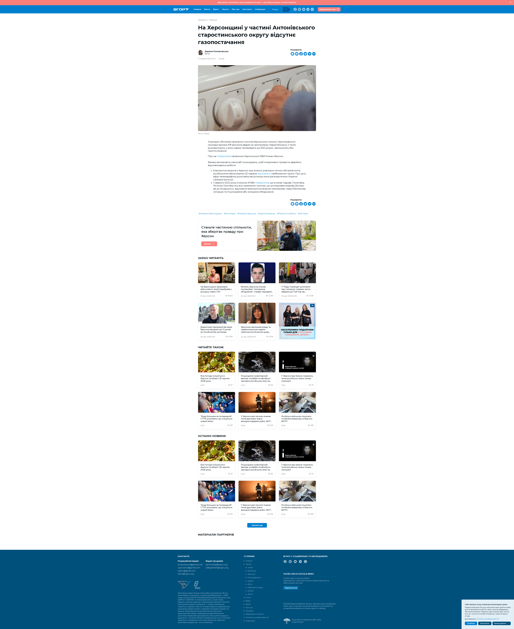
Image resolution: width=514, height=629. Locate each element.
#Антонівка (229, 213)
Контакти (247, 9)
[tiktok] (312, 9)
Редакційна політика (255, 614)
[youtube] (303, 9)
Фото (250, 584)
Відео (216, 9)
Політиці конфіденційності (488, 619)
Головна (202, 20)
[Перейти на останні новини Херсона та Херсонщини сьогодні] (181, 9)
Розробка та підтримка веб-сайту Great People (306, 621)
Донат (207, 244)
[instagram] (299, 9)
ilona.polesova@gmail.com (190, 564)
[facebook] (295, 9)
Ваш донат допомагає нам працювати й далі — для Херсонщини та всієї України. (257, 2)
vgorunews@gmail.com (189, 568)
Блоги (207, 9)
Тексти (225, 9)
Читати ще (257, 525)
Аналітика (252, 571)
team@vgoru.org (186, 574)
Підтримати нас (327, 9)
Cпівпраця (260, 9)
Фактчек (251, 574)
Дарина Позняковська (216, 51)
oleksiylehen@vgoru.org (217, 568)
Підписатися (291, 588)
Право (250, 581)
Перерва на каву (255, 587)
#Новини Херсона (246, 213)
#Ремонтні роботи (286, 213)
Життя (250, 594)
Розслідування (254, 578)
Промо (251, 591)
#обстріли (303, 213)
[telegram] (308, 9)
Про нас (235, 9)
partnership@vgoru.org (216, 564)
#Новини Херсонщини (210, 213)
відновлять (264, 173)
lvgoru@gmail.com (187, 571)
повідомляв (262, 182)
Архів (248, 604)
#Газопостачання (266, 213)
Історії (250, 568)
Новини (197, 9)
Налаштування (500, 623)
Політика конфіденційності (257, 617)
